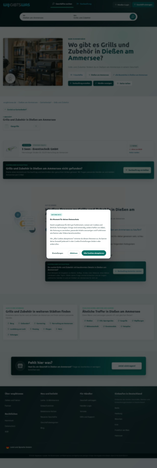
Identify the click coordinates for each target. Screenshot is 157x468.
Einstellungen (57, 253)
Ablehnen (74, 253)
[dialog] (78, 234)
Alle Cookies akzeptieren (94, 253)
